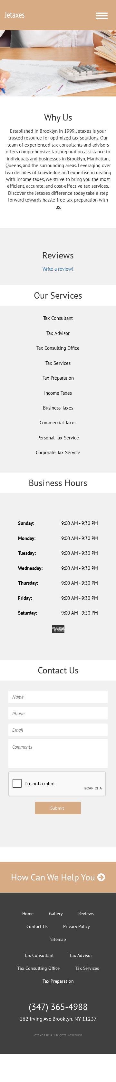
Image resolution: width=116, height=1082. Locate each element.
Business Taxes (58, 408)
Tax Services (58, 363)
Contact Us (37, 926)
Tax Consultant (58, 318)
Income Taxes (58, 393)
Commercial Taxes (58, 422)
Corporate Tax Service (58, 452)
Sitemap (58, 939)
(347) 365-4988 (58, 1007)
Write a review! (58, 269)
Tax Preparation (58, 378)
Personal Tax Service (58, 438)
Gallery (56, 913)
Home (28, 913)
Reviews (86, 913)
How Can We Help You (54, 877)
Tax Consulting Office (58, 348)
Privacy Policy (76, 926)
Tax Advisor (58, 333)
